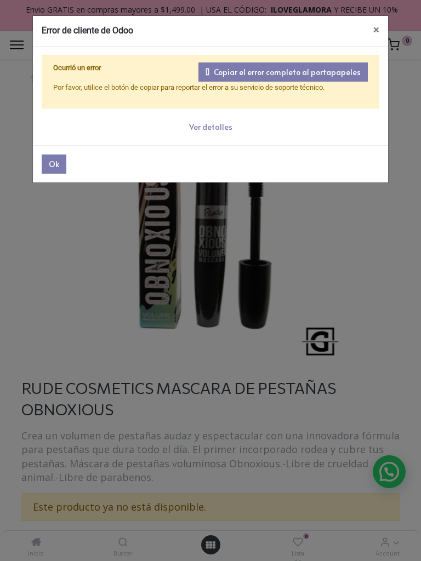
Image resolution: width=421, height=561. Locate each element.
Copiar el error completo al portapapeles (287, 72)
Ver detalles (210, 127)
